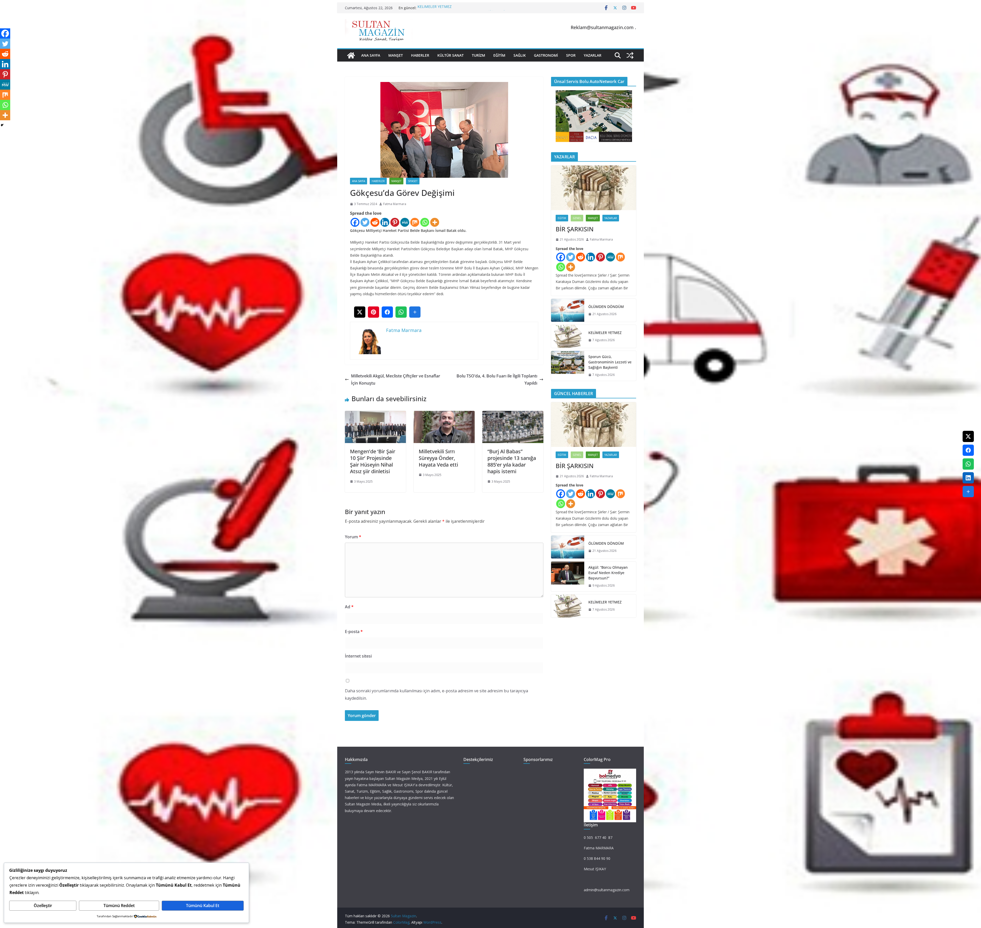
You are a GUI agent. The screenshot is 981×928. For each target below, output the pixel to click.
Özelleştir (43, 905)
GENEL (577, 218)
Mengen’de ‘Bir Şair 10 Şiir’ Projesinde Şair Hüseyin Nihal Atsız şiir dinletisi (372, 461)
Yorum (353, 537)
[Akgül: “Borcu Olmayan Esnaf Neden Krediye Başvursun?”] (567, 576)
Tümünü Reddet (119, 905)
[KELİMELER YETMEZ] (567, 336)
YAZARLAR (592, 55)
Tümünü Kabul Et (202, 905)
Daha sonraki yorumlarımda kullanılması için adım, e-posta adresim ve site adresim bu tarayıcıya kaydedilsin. (436, 694)
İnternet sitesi (358, 656)
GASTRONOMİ (546, 55)
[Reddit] (374, 222)
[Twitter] (364, 222)
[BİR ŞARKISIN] (593, 187)
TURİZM (478, 55)
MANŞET (395, 55)
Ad (349, 607)
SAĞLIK (519, 55)
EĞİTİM (499, 55)
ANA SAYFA (370, 55)
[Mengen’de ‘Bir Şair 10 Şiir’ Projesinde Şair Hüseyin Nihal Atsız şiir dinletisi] (375, 414)
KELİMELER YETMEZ (605, 332)
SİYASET (412, 181)
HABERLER (420, 55)
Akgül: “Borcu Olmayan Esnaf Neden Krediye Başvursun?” (464, 7)
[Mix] (414, 222)
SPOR (571, 55)
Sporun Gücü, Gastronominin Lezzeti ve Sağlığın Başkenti (610, 362)
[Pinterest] (394, 222)
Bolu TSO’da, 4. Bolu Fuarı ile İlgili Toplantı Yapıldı (497, 379)
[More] (434, 222)
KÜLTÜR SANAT (450, 55)
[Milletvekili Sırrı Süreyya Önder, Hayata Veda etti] (444, 414)
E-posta (354, 631)
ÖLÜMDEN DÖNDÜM (606, 306)
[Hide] (2, 125)
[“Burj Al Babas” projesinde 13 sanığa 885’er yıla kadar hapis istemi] (512, 414)
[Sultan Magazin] (351, 55)
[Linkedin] (384, 222)
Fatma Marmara (394, 204)
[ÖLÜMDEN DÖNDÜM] (567, 310)
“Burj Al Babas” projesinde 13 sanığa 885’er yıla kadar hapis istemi (511, 461)
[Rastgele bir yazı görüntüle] (630, 55)
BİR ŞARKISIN (574, 229)
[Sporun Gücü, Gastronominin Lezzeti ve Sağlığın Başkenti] (567, 366)
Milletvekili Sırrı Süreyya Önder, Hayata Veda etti (438, 458)
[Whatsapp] (424, 222)
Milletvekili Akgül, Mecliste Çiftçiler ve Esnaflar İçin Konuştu (395, 379)
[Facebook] (355, 222)
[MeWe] (404, 222)
